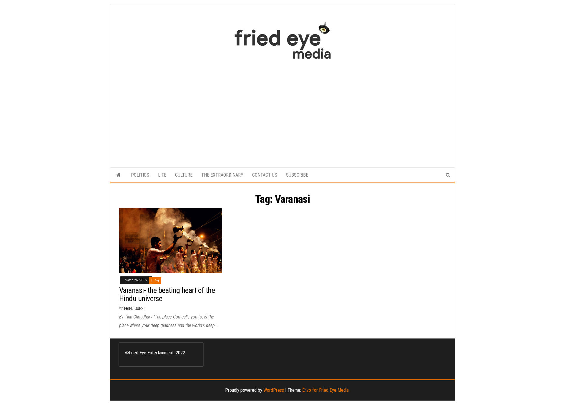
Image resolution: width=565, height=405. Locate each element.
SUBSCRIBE (297, 175)
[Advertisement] (282, 110)
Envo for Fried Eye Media (325, 390)
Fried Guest (135, 308)
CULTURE (183, 175)
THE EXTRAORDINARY (222, 175)
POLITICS (140, 175)
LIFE (162, 175)
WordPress (273, 390)
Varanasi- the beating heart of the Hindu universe (167, 294)
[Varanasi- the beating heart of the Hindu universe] (170, 240)
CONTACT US (264, 175)
